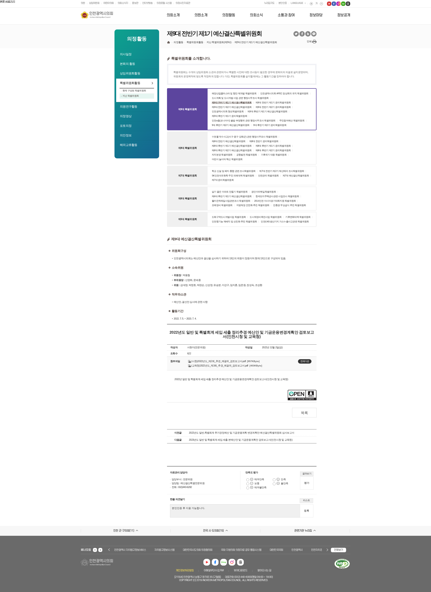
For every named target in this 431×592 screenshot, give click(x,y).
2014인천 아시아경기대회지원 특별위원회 (275, 200)
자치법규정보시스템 (157, 549)
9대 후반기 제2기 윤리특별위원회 (269, 125)
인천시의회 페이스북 (334, 4)
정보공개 (343, 15)
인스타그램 (232, 562)
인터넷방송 (147, 3)
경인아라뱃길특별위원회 (263, 191)
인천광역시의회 (101, 14)
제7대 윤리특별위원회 (223, 180)
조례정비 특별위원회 (222, 205)
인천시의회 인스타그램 (338, 4)
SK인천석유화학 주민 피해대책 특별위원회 (233, 175)
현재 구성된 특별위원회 (134, 90)
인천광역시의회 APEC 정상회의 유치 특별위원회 (284, 93)
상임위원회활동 (130, 73)
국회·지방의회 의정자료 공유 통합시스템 (234, 549)
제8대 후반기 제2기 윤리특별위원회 (273, 150)
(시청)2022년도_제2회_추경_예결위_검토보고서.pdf (218, 361)
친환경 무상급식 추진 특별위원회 (289, 205)
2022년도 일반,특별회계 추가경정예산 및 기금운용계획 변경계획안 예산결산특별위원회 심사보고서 (241, 432)
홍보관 (135, 3)
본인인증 (282, 3)
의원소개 (200, 15)
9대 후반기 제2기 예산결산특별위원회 (230, 125)
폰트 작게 (321, 3)
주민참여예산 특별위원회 (291, 120)
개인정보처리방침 (185, 570)
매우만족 (259, 479)
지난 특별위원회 (131, 95)
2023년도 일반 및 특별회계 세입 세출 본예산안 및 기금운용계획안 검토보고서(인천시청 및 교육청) (240, 439)
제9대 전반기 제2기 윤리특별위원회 (273, 107)
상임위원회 (94, 3)
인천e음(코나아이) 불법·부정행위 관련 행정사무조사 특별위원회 (243, 120)
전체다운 (304, 361)
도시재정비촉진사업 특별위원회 (265, 217)
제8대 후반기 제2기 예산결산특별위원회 (232, 150)
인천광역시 (289, 549)
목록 (304, 413)
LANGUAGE (297, 3)
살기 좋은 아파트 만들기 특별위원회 (229, 191)
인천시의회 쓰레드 (348, 4)
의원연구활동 (128, 106)
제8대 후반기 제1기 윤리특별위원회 (273, 145)
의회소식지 (123, 3)
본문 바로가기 (7, 1)
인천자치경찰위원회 (314, 549)
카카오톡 (314, 34)
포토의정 (125, 125)
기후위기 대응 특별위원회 (274, 154)
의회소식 (256, 15)
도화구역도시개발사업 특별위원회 (229, 217)
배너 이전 (109, 549)
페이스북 (302, 34)
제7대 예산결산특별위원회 (296, 175)
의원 (83, 3)
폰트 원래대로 (316, 3)
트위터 (296, 34)
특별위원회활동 (130, 83)
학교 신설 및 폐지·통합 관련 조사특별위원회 (233, 171)
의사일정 (125, 54)
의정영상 (125, 116)
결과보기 (306, 473)
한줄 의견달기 (177, 499)
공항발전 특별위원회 (246, 154)
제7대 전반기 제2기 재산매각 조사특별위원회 (281, 171)
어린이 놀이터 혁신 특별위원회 (227, 159)
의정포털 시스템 (164, 3)
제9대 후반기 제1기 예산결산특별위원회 (267, 111)
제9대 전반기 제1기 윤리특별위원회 (273, 102)
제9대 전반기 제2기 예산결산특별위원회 (232, 107)
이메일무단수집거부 (214, 570)
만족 (283, 479)
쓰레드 (240, 562)
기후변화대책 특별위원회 (297, 217)
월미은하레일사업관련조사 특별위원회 (231, 200)
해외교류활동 (128, 145)
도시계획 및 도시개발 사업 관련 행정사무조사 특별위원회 (240, 98)
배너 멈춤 (95, 550)
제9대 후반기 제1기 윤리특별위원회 (229, 116)
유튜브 (206, 562)
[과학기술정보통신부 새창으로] (342, 569)
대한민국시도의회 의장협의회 (190, 549)
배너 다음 (327, 549)
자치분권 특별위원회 (222, 154)
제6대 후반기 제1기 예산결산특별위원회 (232, 196)
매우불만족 (260, 487)
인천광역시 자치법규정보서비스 (123, 549)
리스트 (306, 500)
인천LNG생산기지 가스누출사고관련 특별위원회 (285, 221)
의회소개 (173, 15)
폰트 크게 (311, 3)
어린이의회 (108, 3)
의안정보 (125, 135)
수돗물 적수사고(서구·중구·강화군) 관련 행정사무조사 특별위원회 (244, 136)
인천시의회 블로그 (343, 4)
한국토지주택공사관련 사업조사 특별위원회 (277, 196)
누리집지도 (269, 3)
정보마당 (315, 15)
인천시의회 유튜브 (329, 4)
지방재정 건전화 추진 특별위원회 (252, 205)
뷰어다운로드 (240, 570)
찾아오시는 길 (264, 570)
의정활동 (228, 15)
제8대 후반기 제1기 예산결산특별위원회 (232, 145)
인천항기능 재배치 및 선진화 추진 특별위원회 (234, 221)
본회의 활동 (127, 63)
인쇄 (309, 41)
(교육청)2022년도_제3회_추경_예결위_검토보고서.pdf (219, 365)
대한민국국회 (269, 549)
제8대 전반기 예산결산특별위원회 (228, 141)
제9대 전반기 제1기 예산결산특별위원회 (232, 102)
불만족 (284, 483)
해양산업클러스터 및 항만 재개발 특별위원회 (234, 93)
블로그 (308, 34)
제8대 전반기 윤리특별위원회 (263, 141)
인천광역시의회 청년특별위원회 (228, 111)
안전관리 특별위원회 (268, 175)
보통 (256, 483)
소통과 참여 (286, 15)
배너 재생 (100, 550)
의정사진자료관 (183, 3)
